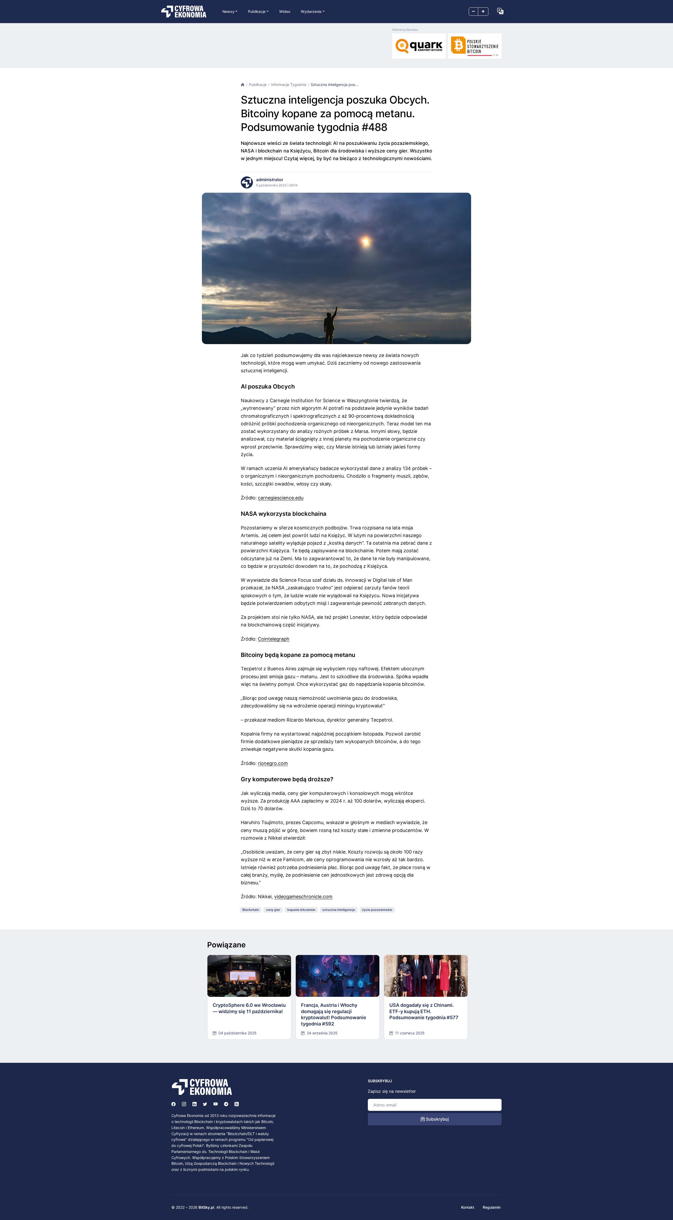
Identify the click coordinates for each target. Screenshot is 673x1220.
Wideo (284, 11)
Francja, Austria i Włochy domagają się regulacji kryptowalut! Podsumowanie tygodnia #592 (333, 1014)
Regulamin (492, 1207)
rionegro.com (273, 763)
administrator (269, 179)
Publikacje (258, 84)
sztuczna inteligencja (338, 910)
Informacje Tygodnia (288, 84)
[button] (500, 11)
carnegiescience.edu (280, 498)
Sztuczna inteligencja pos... (334, 84)
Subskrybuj (437, 1119)
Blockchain (250, 910)
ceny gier (273, 910)
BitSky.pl (206, 1207)
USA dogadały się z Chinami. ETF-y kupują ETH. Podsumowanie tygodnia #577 (423, 1011)
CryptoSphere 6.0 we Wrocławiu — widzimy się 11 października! (249, 1008)
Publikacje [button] (257, 11)
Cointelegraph (273, 639)
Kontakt (467, 1207)
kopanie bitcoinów (301, 910)
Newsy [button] (228, 11)
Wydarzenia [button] (311, 11)
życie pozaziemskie (377, 910)
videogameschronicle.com (303, 896)
